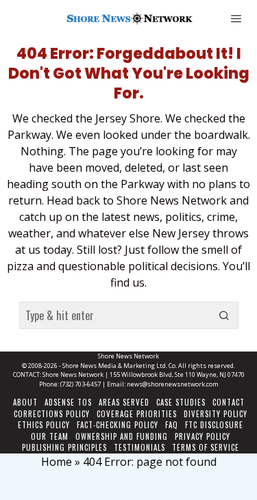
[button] (224, 315)
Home (56, 461)
